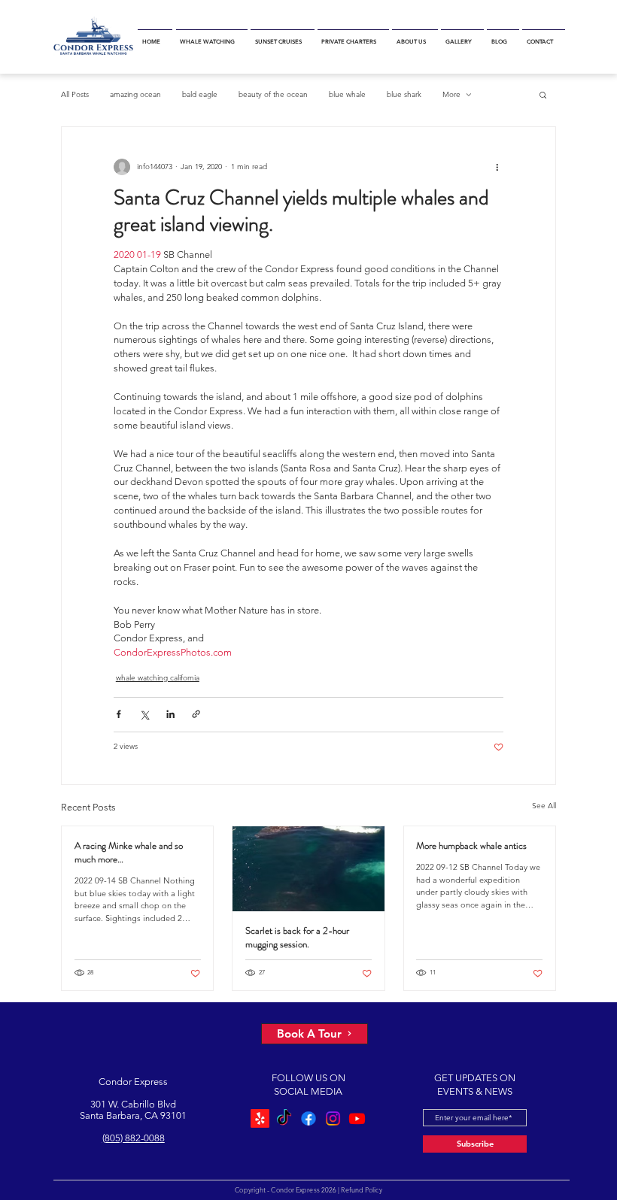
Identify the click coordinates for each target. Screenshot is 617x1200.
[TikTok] (284, 1118)
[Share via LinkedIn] (170, 714)
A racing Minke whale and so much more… (128, 852)
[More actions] (497, 167)
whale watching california (157, 678)
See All (544, 806)
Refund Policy (361, 1189)
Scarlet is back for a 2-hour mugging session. (297, 937)
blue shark (404, 94)
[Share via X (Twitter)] (144, 714)
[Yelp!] (260, 1118)
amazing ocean (135, 94)
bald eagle (199, 94)
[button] (212, 36)
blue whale (347, 94)
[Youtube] (357, 1118)
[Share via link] (196, 714)
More (451, 94)
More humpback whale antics (471, 846)
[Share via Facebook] (118, 714)
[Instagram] (333, 1118)
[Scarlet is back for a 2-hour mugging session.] (308, 868)
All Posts (75, 94)
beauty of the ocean (273, 94)
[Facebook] (308, 1118)
